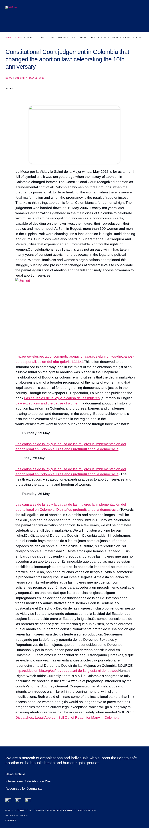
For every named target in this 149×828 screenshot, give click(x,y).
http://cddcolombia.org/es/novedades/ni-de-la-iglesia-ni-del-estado (66, 671)
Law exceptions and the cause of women (47, 403)
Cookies (10, 820)
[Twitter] (18, 801)
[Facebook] (8, 801)
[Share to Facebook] (8, 95)
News (18, 37)
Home (8, 37)
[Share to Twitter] (15, 95)
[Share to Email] (21, 95)
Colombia (21, 78)
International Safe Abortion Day (28, 781)
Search (128, 22)
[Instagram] (28, 801)
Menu (138, 22)
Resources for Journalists (23, 788)
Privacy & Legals (16, 815)
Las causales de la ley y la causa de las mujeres (62, 398)
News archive (15, 774)
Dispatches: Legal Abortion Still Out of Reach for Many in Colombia (67, 717)
